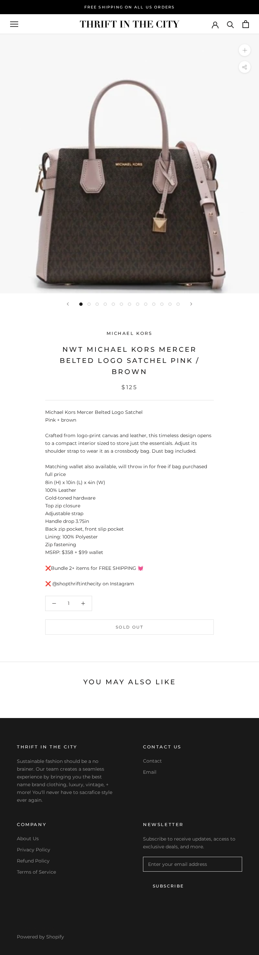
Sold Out (129, 627)
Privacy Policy (33, 850)
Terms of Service (36, 872)
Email (149, 772)
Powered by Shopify (40, 937)
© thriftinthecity (41, 928)
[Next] (191, 304)
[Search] (230, 24)
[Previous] (68, 304)
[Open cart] (245, 24)
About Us (28, 838)
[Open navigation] (14, 24)
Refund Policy (33, 861)
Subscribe (168, 885)
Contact (152, 761)
